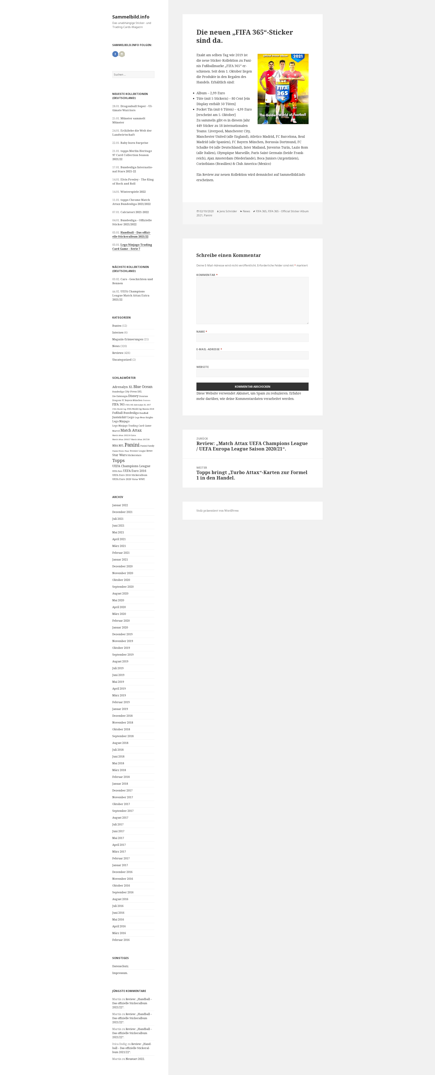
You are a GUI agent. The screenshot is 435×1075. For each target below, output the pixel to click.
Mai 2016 (118, 919)
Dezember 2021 (122, 512)
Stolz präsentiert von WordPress (217, 510)
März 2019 (119, 695)
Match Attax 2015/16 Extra (124, 435)
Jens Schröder (228, 211)
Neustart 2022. (135, 1059)
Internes (117, 332)
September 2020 (123, 587)
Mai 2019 (118, 682)
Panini (132, 444)
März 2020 (119, 614)
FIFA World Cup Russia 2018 (140, 409)
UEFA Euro (117, 471)
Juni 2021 (118, 525)
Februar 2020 (121, 620)
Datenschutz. (120, 966)
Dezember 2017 (122, 790)
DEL (139, 391)
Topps (118, 460)
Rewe (149, 450)
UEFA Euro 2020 (121, 479)
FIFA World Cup (119, 409)
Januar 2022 (120, 505)
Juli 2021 (118, 519)
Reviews (117, 353)
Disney (133, 396)
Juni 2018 (118, 756)
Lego (130, 417)
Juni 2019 (118, 675)
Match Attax (131, 430)
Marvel (116, 430)
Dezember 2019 (122, 634)
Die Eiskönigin (120, 396)
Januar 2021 (120, 559)
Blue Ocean (142, 386)
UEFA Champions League (131, 466)
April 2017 (119, 845)
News (116, 346)
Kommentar (207, 275)
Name (201, 331)
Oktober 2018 (121, 729)
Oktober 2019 (121, 648)
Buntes (116, 326)
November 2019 (122, 641)
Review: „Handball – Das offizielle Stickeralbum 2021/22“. (132, 1003)
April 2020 (119, 607)
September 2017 (123, 811)
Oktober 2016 (121, 885)
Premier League (138, 450)
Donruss (143, 396)
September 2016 (123, 892)
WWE (142, 479)
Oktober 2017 (121, 804)
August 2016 (120, 899)
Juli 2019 (118, 668)
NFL (121, 445)
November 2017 (122, 797)
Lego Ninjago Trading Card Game (131, 425)
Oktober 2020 (121, 580)
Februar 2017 (121, 858)
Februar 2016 (121, 940)
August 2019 (120, 661)
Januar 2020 (120, 627)
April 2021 (119, 539)
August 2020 (120, 593)
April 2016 (119, 926)
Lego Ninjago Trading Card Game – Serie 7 (132, 247)
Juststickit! (119, 417)
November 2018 (122, 722)
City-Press (131, 391)
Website (202, 367)
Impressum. (120, 973)
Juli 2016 (118, 906)
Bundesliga (118, 391)
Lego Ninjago (120, 421)
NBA (115, 445)
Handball (143, 413)
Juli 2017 (118, 824)
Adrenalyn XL (122, 387)
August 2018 (120, 743)
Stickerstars (134, 455)
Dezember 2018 (122, 716)
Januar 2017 (120, 865)
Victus (135, 479)
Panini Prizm (118, 451)
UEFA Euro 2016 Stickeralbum (129, 475)
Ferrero (146, 400)
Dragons (116, 400)
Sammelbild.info (130, 17)
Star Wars (119, 455)
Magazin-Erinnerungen (127, 339)
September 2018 (123, 736)
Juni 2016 (118, 913)
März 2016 (119, 933)
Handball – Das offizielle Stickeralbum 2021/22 (131, 234)
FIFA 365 (118, 404)
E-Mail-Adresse (209, 349)
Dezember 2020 (122, 566)
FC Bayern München (132, 400)
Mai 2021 (118, 532)
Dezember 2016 (122, 872)
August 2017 (120, 817)
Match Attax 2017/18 (140, 439)
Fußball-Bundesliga (125, 413)
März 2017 (119, 851)
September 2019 (123, 654)
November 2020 (122, 573)
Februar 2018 (121, 777)
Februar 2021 (121, 553)
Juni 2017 (118, 831)
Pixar (127, 451)
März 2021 (119, 546)
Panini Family (147, 445)
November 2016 (122, 879)
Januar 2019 (120, 709)
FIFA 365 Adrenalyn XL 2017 (138, 404)
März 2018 (119, 770)
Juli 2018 (118, 750)
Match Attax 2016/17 (121, 439)
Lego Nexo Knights (144, 417)
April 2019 (119, 688)
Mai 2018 (118, 763)
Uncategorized (122, 360)
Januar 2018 (120, 783)
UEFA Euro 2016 (134, 471)
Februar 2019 (121, 702)
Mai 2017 (118, 838)
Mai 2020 (118, 600)
